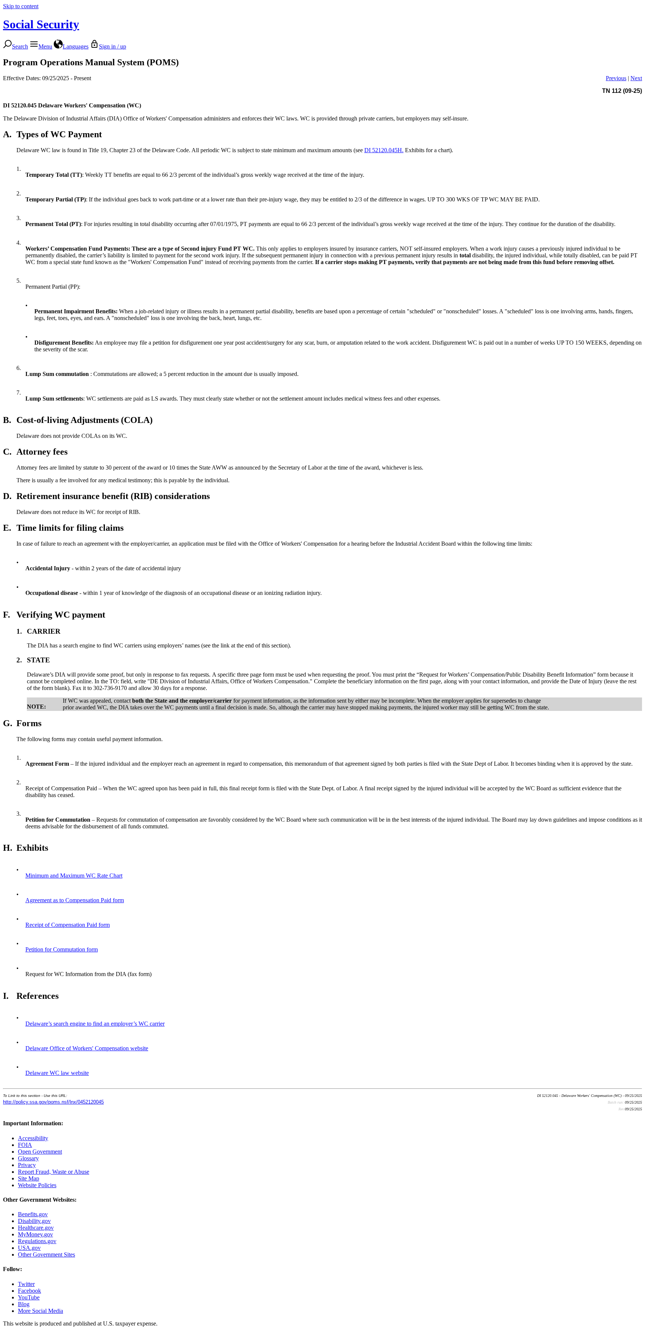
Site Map (28, 1178)
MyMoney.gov (35, 1234)
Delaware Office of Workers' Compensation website (86, 1048)
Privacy (27, 1165)
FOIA (25, 1145)
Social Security (41, 24)
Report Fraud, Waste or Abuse (53, 1172)
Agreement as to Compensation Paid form (74, 900)
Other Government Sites (46, 1254)
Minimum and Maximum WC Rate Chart (73, 875)
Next (636, 78)
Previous (616, 78)
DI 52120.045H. (383, 150)
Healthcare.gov (36, 1227)
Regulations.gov (37, 1241)
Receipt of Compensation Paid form (67, 925)
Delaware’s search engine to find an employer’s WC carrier (95, 1023)
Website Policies (37, 1185)
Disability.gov (34, 1221)
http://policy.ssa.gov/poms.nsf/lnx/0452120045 (53, 1102)
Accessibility (33, 1138)
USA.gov (29, 1248)
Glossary (28, 1158)
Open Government (40, 1151)
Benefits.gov (33, 1214)
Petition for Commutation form (61, 949)
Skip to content (20, 6)
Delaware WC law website (57, 1073)
